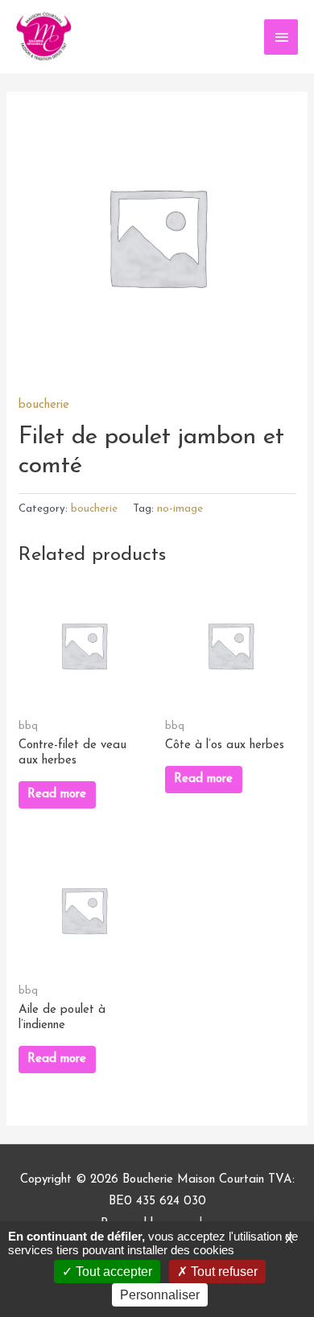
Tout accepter (112, 1271)
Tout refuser (223, 1271)
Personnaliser (160, 1295)
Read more (56, 794)
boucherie (44, 405)
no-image (180, 509)
